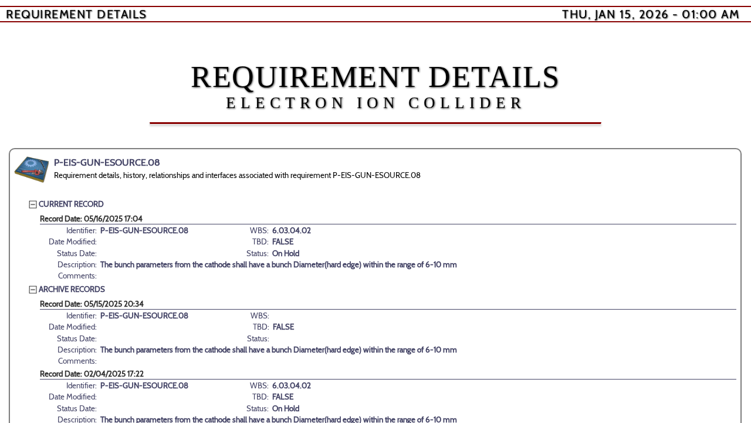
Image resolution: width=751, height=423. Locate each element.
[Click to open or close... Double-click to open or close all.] (31, 169)
